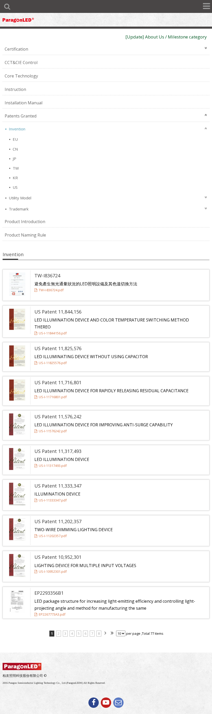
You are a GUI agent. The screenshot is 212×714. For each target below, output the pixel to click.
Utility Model (19, 197)
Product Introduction (25, 221)
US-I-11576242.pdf (53, 431)
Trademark (18, 208)
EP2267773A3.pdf (52, 614)
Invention (16, 128)
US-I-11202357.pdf (53, 535)
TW (15, 168)
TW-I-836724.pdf (51, 290)
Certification (16, 49)
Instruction (15, 89)
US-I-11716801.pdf (53, 397)
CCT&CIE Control (21, 62)
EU (15, 139)
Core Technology (21, 76)
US (15, 187)
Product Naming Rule (25, 235)
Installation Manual (23, 103)
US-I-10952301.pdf (53, 571)
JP (14, 158)
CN (15, 149)
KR (15, 177)
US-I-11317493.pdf (53, 465)
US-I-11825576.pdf (53, 362)
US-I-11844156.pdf (53, 333)
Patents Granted (20, 116)
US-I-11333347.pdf (53, 500)
